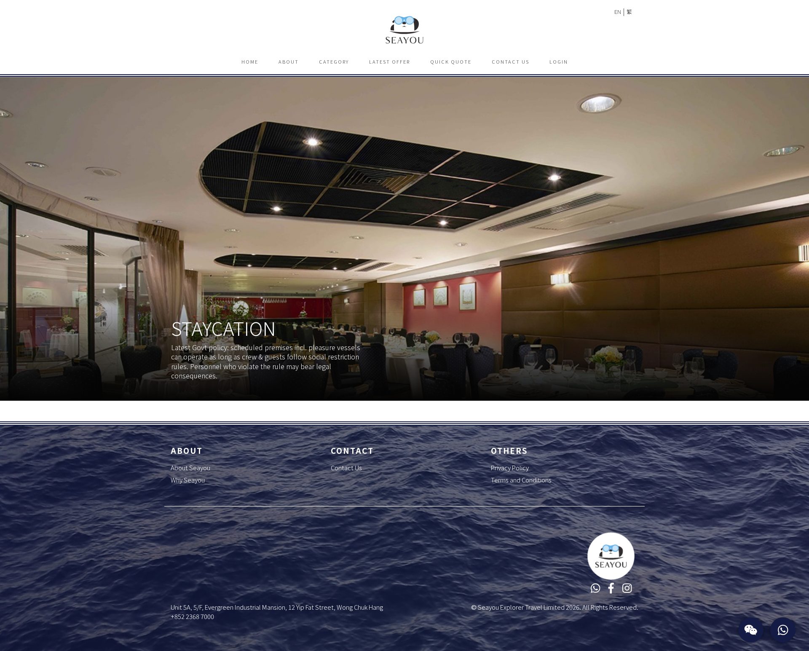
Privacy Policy (510, 467)
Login (558, 61)
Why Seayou (188, 479)
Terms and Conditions (521, 479)
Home (249, 61)
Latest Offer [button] (389, 61)
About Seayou (190, 467)
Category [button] (334, 61)
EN (617, 12)
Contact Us (510, 61)
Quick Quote (450, 61)
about (289, 61)
